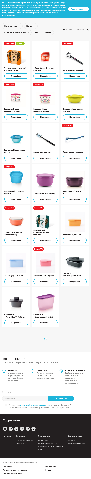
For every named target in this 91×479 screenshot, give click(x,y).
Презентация (21, 443)
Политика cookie (8, 15)
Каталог (7, 436)
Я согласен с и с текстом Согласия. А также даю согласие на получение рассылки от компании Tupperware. (40, 406)
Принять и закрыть (78, 9)
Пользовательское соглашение (15, 470)
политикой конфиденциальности (35, 405)
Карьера (20, 436)
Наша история (43, 440)
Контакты (71, 440)
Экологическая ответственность (50, 446)
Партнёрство (51, 466)
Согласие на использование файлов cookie (48, 10)
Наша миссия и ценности (47, 443)
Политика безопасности (12, 473)
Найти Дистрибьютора (76, 443)
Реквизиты (50, 470)
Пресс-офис (7, 466)
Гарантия (41, 449)
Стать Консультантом (24, 440)
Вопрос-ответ (75, 436)
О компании (44, 436)
